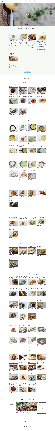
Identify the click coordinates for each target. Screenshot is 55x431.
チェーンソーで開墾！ (18, 411)
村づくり (12, 404)
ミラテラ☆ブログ (23, 399)
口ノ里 (10, 404)
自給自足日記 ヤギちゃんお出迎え (40, 406)
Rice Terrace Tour (43, 1)
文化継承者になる (26, 1)
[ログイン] (52, 1)
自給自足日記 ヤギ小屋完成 (40, 408)
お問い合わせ (48, 1)
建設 (11, 404)
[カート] (54, 1)
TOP (23, 1)
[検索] (51, 1)
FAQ (45, 1)
